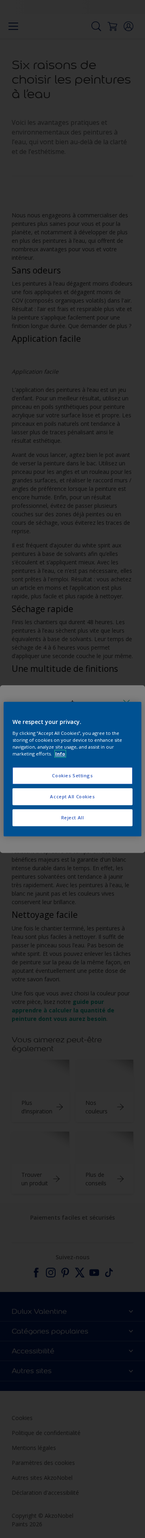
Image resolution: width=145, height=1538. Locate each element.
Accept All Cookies (72, 796)
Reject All (72, 817)
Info (60, 754)
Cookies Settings (72, 776)
